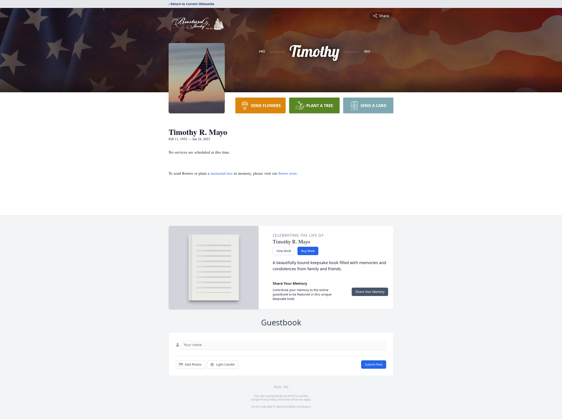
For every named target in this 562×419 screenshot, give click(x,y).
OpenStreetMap (285, 406)
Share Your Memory (369, 292)
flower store (287, 173)
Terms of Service (293, 399)
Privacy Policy (268, 399)
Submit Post (373, 364)
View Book (283, 251)
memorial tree (222, 173)
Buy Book (308, 251)
